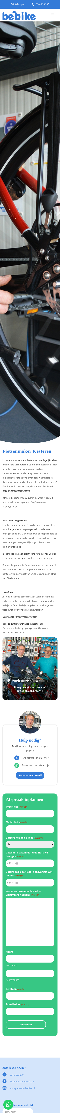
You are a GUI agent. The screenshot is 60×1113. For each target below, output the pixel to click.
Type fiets (16, 806)
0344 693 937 (42, 4)
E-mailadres (17, 1004)
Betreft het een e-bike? (24, 837)
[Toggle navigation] (53, 15)
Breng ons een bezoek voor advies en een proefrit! (30, 689)
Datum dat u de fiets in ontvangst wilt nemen (29, 873)
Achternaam (12, 980)
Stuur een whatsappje (35, 765)
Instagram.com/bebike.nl (22, 1088)
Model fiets (17, 822)
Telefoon (15, 989)
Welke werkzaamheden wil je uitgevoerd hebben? (23, 893)
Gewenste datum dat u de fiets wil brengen (27, 854)
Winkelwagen (17, 4)
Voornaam (11, 965)
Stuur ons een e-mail (30, 775)
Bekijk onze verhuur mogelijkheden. (20, 616)
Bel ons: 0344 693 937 (35, 758)
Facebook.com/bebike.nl (21, 1081)
